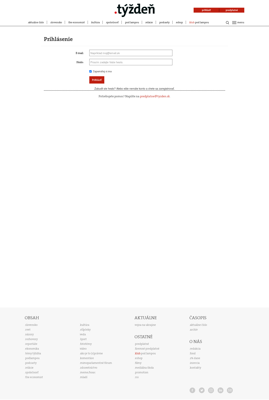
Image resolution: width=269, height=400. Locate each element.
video (83, 348)
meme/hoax (87, 372)
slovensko (56, 22)
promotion (141, 372)
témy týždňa (33, 353)
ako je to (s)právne (91, 353)
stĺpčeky (85, 329)
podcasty (164, 22)
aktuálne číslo (36, 22)
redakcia (195, 348)
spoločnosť (112, 22)
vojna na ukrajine (145, 325)
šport (83, 339)
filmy (138, 363)
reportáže (31, 344)
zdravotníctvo (88, 367)
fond (193, 353)
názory (29, 334)
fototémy (86, 344)
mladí (83, 377)
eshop (179, 22)
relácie (149, 22)
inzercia (195, 363)
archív (194, 329)
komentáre (87, 358)
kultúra (95, 22)
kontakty (195, 367)
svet (28, 329)
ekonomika (32, 348)
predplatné (142, 344)
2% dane (195, 358)
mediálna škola (144, 367)
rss (137, 377)
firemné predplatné (147, 348)
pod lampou (132, 22)
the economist (76, 22)
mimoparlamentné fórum (96, 363)
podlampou (32, 358)
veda (83, 334)
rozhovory (31, 339)
